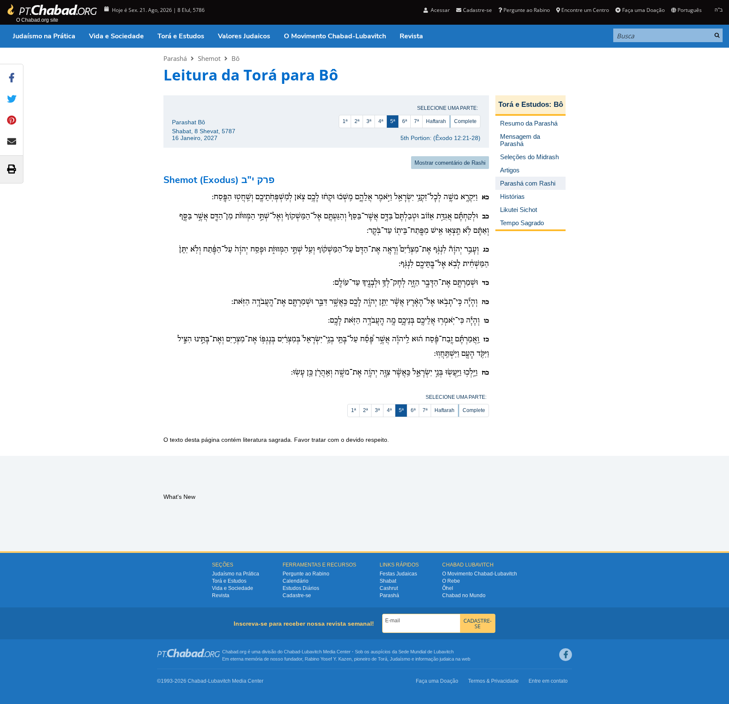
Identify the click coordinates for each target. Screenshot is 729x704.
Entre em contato (548, 681)
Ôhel (447, 588)
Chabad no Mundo (464, 595)
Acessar (439, 10)
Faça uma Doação (643, 10)
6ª (404, 121)
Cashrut (389, 588)
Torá (382, 658)
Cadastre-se (297, 595)
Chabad (292, 651)
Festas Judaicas (398, 574)
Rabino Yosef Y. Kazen (328, 658)
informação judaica (434, 658)
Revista (411, 36)
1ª (345, 121)
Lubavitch (312, 651)
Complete (465, 121)
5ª (392, 121)
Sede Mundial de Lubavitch (426, 651)
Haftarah (436, 121)
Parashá (175, 58)
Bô (236, 58)
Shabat (388, 581)
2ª (356, 121)
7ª (416, 121)
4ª (380, 121)
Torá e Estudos (180, 36)
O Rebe (451, 581)
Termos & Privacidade (493, 681)
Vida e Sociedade (116, 36)
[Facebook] (565, 654)
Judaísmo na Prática (44, 36)
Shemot (209, 58)
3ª (368, 121)
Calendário (296, 581)
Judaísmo (400, 658)
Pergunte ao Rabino (526, 10)
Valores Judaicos (244, 36)
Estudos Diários (301, 588)
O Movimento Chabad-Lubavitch (335, 36)
